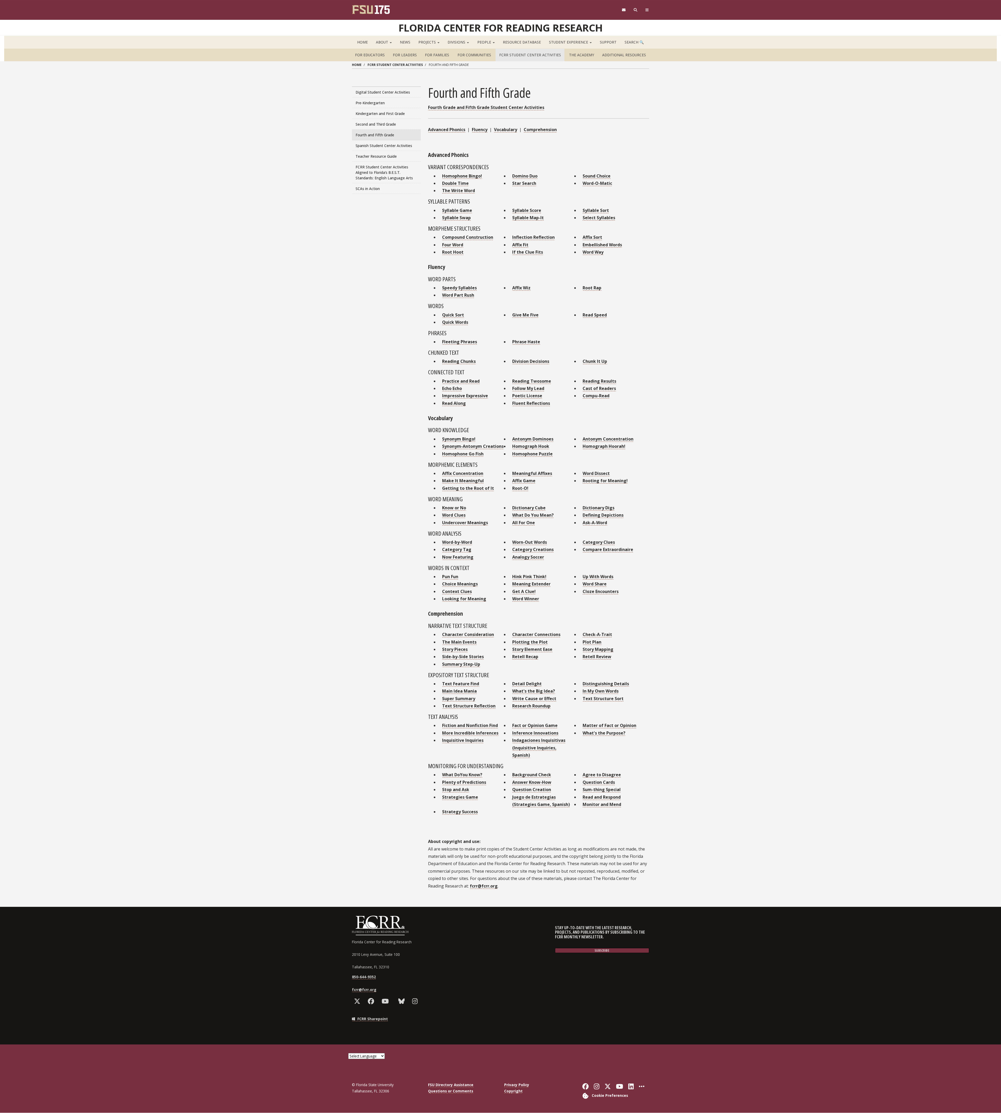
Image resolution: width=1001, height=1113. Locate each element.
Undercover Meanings (465, 522)
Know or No (454, 508)
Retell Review (597, 656)
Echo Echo (452, 388)
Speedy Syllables (459, 288)
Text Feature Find (460, 684)
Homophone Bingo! (462, 176)
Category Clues (599, 542)
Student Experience (569, 42)
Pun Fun (450, 576)
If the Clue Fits (527, 252)
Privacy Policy (516, 1084)
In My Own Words (601, 691)
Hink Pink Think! (529, 576)
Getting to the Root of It (468, 488)
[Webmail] (623, 10)
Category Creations (533, 549)
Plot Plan (592, 642)
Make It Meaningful (463, 481)
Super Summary (458, 698)
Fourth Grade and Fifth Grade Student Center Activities (486, 107)
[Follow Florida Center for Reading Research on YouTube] (386, 1001)
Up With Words (598, 576)
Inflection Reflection (533, 237)
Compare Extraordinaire (608, 549)
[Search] (635, 10)
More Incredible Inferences (470, 733)
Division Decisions (530, 361)
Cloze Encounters (601, 591)
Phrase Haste (526, 342)
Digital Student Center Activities (383, 92)
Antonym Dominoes (532, 439)
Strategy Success (460, 812)
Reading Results (599, 381)
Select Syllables (599, 218)
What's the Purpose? (604, 733)
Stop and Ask (455, 789)
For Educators (370, 54)
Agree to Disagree (602, 775)
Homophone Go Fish (463, 454)
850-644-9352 (364, 976)
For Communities (474, 54)
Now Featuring (457, 557)
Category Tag (456, 549)
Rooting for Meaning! (605, 481)
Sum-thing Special (602, 789)
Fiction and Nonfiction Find (470, 725)
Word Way (593, 252)
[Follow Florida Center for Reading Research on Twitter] (358, 1001)
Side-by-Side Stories (463, 656)
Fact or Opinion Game (535, 725)
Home (362, 42)
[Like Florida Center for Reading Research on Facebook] (372, 1001)
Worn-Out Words (529, 542)
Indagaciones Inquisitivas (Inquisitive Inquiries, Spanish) (538, 747)
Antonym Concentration (608, 439)
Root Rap (592, 288)
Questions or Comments (450, 1090)
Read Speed (595, 315)
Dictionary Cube (529, 508)
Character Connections (536, 634)
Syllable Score (526, 210)
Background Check (531, 775)
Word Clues (454, 515)
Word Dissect (596, 473)
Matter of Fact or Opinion (609, 725)
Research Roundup (531, 706)
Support (608, 42)
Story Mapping (598, 649)
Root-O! (520, 488)
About (382, 42)
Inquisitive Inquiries (463, 740)
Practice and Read (461, 381)
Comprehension (540, 129)
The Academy (581, 54)
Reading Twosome (531, 381)
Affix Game (523, 481)
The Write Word (458, 190)
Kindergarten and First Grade (380, 113)
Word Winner (525, 599)
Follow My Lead (528, 388)
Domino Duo (525, 176)
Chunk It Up (595, 361)
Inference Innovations (535, 733)
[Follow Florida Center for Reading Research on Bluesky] (402, 1001)
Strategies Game (460, 797)
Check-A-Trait (597, 634)
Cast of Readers (599, 388)
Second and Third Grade (376, 124)
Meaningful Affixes (532, 473)
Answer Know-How (531, 782)
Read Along (454, 403)
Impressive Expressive (465, 396)
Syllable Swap (456, 218)
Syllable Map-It (528, 218)
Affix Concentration (462, 473)
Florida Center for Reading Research (501, 27)
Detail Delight (527, 684)
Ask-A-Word (595, 522)
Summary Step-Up (461, 664)
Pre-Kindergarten (370, 102)
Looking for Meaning (464, 599)
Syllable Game (457, 210)
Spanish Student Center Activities (384, 145)
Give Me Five (525, 315)
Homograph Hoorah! (604, 446)
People (484, 42)
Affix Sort (592, 237)
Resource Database (522, 42)
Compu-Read (596, 396)
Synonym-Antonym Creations (473, 446)
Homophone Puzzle (532, 454)
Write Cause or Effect (534, 698)
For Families (437, 54)
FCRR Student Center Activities (530, 54)
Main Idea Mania (459, 691)
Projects (427, 42)
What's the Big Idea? (533, 691)
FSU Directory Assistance (450, 1084)
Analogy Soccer (528, 557)
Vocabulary (505, 129)
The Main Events (459, 642)
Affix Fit (520, 245)
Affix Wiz (521, 288)
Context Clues (457, 591)
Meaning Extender (531, 584)
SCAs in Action (368, 188)
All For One (523, 522)
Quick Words (455, 322)
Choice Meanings (460, 584)
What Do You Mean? (533, 515)
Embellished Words (602, 245)
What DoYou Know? (462, 775)
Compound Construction (467, 237)
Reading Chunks (459, 361)
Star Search (524, 183)
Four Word (452, 245)
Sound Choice (597, 176)
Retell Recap (525, 656)
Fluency (479, 129)
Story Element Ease (532, 649)
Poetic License (527, 396)
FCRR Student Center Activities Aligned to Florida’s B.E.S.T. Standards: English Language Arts (384, 172)
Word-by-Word (457, 542)
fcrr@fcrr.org (484, 886)
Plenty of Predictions (464, 782)
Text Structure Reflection (469, 706)
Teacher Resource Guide (376, 156)
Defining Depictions (603, 515)
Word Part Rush (458, 295)
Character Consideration (468, 634)
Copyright (513, 1090)
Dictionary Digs (598, 508)
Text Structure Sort (603, 698)
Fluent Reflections (531, 403)
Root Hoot (452, 252)
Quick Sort (453, 315)
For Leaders (405, 54)
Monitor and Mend (602, 804)
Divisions (457, 42)
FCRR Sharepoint (372, 1018)
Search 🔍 (634, 42)
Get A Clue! (524, 591)
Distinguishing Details (606, 684)
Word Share (595, 584)
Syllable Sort (596, 210)
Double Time (455, 183)
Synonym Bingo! (458, 439)
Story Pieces (455, 649)
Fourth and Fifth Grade (375, 134)
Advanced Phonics (446, 129)
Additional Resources (624, 54)
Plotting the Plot (530, 642)
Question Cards (599, 782)
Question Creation (531, 789)
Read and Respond (602, 797)
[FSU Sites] (647, 10)
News (405, 42)
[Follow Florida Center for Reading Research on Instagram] (416, 1001)
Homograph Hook (530, 446)
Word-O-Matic (597, 183)
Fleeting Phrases (459, 342)
